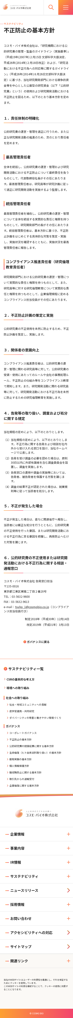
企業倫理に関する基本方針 (24, 785)
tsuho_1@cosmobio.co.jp (32, 607)
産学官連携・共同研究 (21, 711)
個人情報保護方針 (19, 766)
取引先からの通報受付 (21, 779)
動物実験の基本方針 (20, 759)
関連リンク (19, 960)
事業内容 (17, 848)
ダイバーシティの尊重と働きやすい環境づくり (35, 717)
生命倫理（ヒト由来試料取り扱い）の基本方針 (35, 752)
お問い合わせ (21, 918)
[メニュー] (65, 7)
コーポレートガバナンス (23, 733)
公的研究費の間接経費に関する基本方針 (31, 746)
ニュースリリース (24, 890)
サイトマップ (21, 946)
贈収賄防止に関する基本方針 (25, 772)
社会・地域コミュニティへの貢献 (27, 704)
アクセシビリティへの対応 (31, 932)
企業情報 (17, 834)
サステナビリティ (24, 876)
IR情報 (15, 862)
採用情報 (17, 904)
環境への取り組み (18, 688)
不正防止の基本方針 (20, 739)
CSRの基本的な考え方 (21, 679)
